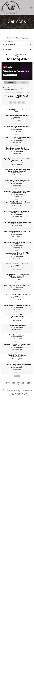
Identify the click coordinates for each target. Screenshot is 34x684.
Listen (24, 82)
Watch (11, 82)
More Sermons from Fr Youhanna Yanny (17, 92)
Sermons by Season (17, 383)
